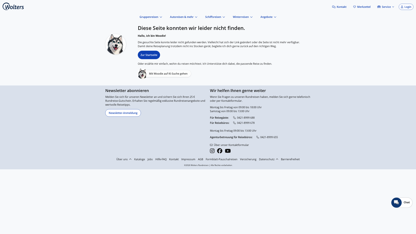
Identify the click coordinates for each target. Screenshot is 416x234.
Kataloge (139, 159)
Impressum (188, 159)
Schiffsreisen (213, 17)
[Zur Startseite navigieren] (13, 6)
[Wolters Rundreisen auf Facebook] (219, 151)
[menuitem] (200, 84)
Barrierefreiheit (290, 159)
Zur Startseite (149, 55)
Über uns (122, 159)
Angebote (266, 17)
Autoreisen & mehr (182, 17)
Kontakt (174, 159)
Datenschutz (266, 159)
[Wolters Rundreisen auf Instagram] (212, 151)
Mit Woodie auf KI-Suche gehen (168, 73)
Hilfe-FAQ (161, 159)
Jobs (150, 159)
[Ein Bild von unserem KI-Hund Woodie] (115, 44)
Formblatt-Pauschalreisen (221, 159)
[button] (339, 7)
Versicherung (248, 159)
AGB (200, 159)
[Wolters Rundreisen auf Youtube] (228, 151)
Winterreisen (241, 17)
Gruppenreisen (149, 17)
